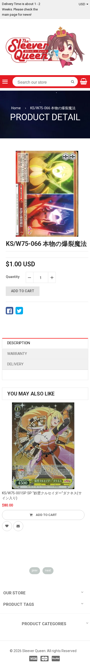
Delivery (15, 364)
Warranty (17, 353)
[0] (9, 310)
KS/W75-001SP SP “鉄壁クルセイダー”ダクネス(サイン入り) (42, 495)
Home (16, 108)
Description (18, 343)
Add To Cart (46, 515)
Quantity (13, 277)
